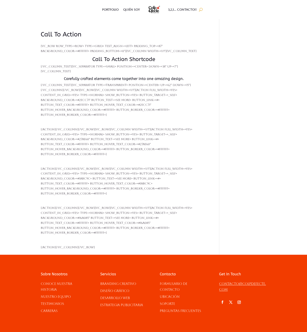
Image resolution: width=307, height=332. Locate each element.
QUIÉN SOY (131, 9)
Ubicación (170, 297)
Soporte (167, 304)
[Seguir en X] (230, 302)
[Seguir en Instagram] (239, 302)
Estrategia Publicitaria (121, 305)
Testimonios (52, 304)
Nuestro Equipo (56, 297)
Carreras (49, 311)
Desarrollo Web (115, 298)
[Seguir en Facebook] (222, 302)
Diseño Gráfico (114, 291)
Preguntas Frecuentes (180, 311)
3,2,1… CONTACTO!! (182, 9)
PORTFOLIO (110, 9)
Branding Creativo (118, 284)
